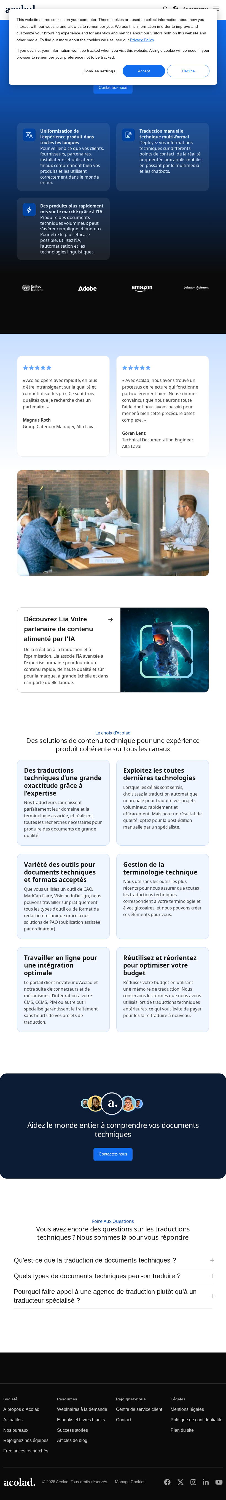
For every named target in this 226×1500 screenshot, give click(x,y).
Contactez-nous (113, 87)
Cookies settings (99, 71)
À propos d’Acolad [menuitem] (21, 1409)
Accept (144, 71)
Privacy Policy (142, 40)
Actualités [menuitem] (13, 1419)
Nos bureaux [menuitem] (15, 1430)
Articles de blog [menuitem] (72, 1440)
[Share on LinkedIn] (206, 1482)
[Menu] (216, 8)
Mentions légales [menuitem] (187, 1409)
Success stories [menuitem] (72, 1430)
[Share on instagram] (193, 1482)
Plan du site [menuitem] (182, 1430)
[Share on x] (180, 1482)
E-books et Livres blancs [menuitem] (81, 1419)
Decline (188, 71)
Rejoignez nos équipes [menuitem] (26, 1440)
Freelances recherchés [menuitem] (25, 1451)
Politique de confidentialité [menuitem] (196, 1419)
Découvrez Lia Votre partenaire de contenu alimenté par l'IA (58, 629)
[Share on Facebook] (167, 1482)
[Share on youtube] (219, 1482)
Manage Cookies (130, 1481)
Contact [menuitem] (123, 1419)
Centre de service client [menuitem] (139, 1409)
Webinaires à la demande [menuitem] (82, 1409)
